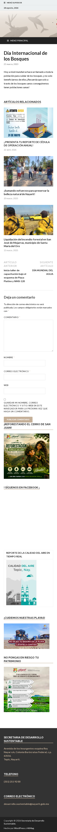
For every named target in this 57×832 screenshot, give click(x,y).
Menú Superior (14, 3)
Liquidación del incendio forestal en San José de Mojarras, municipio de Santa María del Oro (27, 243)
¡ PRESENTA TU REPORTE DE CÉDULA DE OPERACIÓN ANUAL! (27, 143)
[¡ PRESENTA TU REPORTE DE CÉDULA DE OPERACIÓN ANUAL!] (28, 138)
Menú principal (19, 40)
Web (6, 385)
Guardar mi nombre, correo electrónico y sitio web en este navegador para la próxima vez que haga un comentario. (26, 407)
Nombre (9, 357)
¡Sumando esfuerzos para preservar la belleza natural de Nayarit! (26, 192)
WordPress (19, 828)
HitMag (30, 828)
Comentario (12, 317)
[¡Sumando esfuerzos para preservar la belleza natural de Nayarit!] (28, 187)
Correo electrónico (17, 371)
